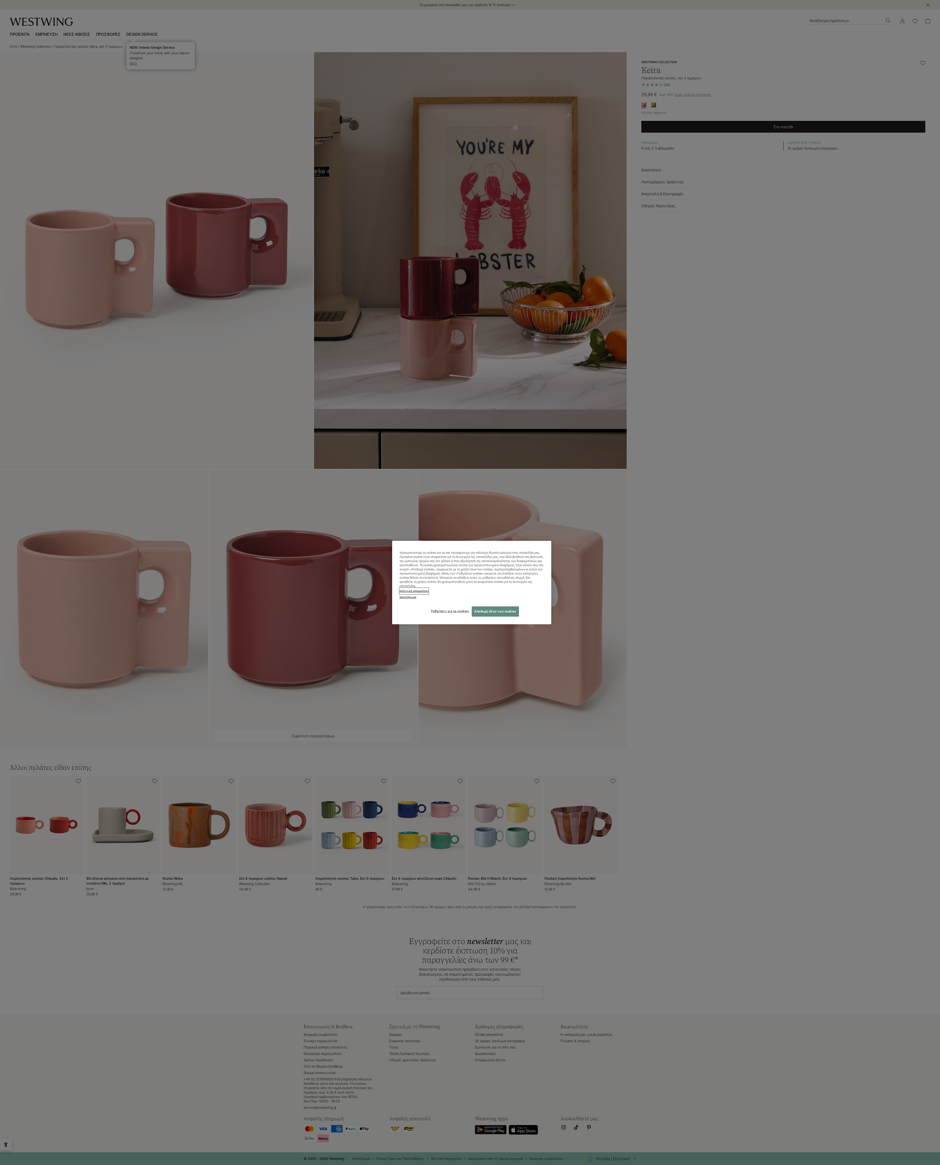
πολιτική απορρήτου (414, 591)
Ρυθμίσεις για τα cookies (450, 611)
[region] (471, 582)
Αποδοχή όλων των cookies (495, 611)
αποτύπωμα (408, 597)
